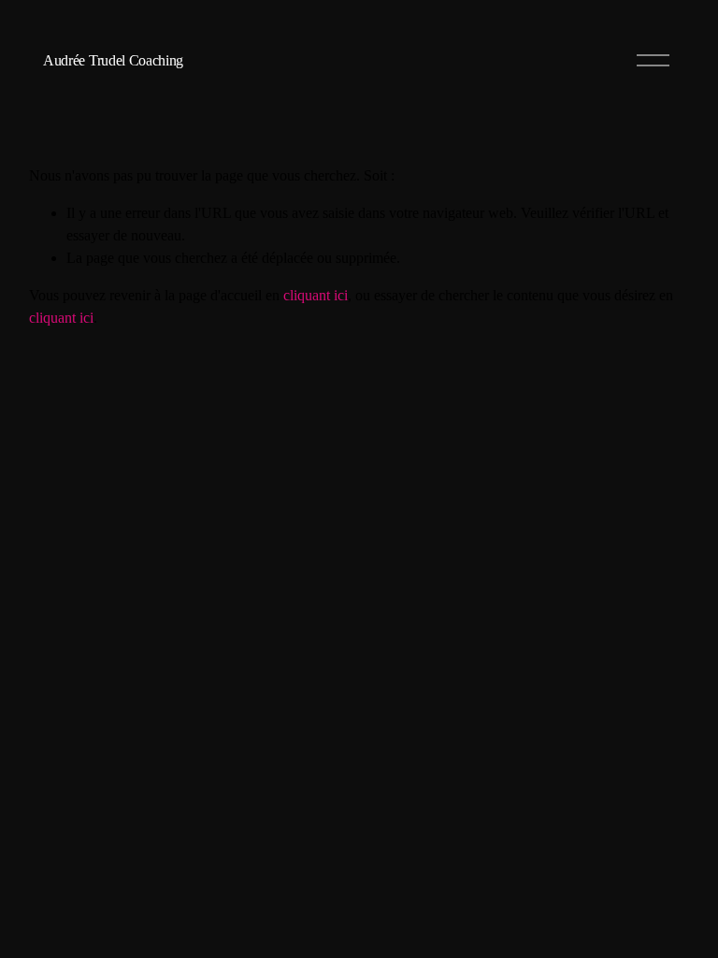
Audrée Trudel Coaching (113, 60)
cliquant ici (315, 295)
